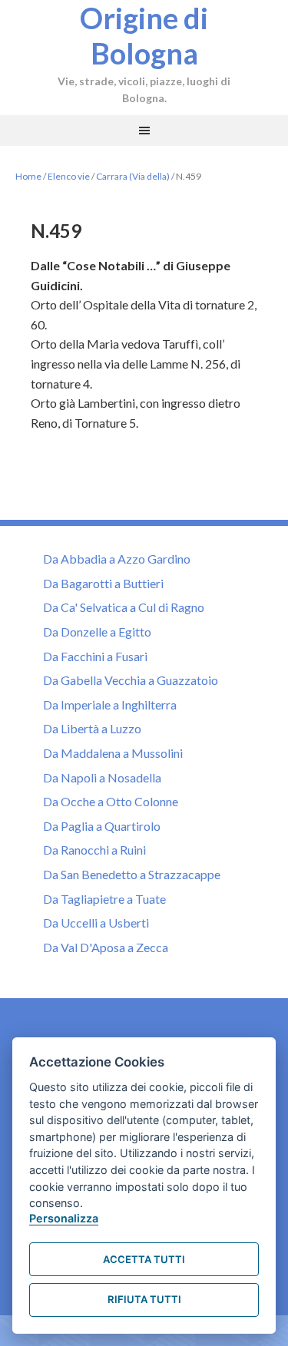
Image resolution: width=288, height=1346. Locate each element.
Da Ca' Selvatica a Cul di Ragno (123, 607)
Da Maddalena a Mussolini (113, 753)
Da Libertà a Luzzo (92, 728)
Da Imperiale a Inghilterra (110, 704)
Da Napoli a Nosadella (102, 777)
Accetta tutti (144, 1259)
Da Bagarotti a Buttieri (103, 583)
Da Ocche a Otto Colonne (110, 801)
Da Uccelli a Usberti (96, 922)
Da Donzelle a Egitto (97, 631)
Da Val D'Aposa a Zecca (105, 947)
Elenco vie (69, 176)
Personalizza (63, 1218)
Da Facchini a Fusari (95, 656)
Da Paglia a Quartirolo (102, 826)
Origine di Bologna (144, 35)
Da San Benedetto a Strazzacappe (131, 874)
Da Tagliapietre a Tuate (104, 898)
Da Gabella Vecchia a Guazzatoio (130, 680)
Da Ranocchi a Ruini (94, 849)
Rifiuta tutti (144, 1299)
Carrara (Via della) (133, 176)
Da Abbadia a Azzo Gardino (116, 558)
